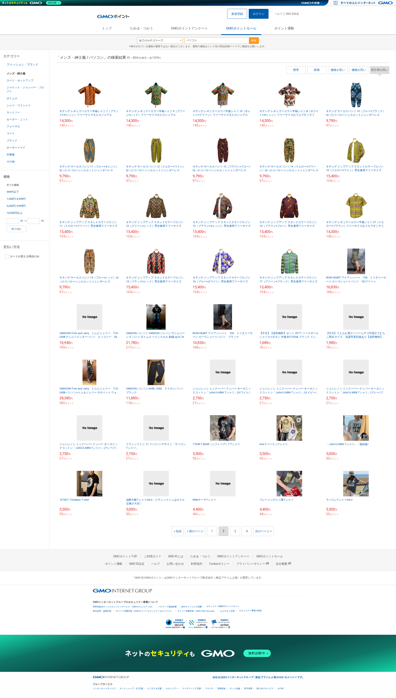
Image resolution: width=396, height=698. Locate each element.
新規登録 (237, 13)
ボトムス (12, 98)
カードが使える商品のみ (24, 256)
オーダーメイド (16, 147)
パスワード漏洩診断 (167, 607)
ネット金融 (235, 688)
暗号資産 (248, 688)
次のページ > (263, 531)
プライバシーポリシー (250, 563)
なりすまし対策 (227, 611)
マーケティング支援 (191, 688)
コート (11, 133)
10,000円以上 (14, 212)
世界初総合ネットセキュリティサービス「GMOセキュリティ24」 (123, 607)
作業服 (11, 154)
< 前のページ (195, 531)
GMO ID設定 (292, 13)
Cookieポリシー (219, 563)
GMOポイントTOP (125, 556)
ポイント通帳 (284, 28)
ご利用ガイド (152, 556)
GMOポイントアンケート (189, 28)
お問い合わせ (175, 563)
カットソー (13, 112)
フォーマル (13, 126)
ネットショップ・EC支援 (131, 688)
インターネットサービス (104, 688)
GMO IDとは (175, 556)
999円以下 (13, 191)
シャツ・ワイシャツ (19, 105)
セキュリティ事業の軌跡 (250, 610)
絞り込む (16, 228)
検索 (254, 40)
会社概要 (281, 563)
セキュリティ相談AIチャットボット (222, 606)
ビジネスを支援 (154, 688)
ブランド (12, 140)
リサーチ (209, 688)
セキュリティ (172, 688)
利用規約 (196, 563)
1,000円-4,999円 (16, 198)
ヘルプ (278, 13)
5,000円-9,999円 (16, 205)
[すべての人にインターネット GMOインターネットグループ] (367, 3)
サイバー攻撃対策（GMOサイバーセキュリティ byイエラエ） (144, 611)
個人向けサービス (265, 688)
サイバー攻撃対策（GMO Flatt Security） (196, 611)
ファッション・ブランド (22, 64)
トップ (107, 28)
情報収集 (221, 688)
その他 (11, 161)
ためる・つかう (141, 28)
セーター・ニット (17, 119)
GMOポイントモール (241, 28)
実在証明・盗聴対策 (102, 611)
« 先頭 (178, 531)
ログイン (258, 13)
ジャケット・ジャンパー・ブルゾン (25, 89)
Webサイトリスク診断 (191, 607)
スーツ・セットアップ (20, 80)
